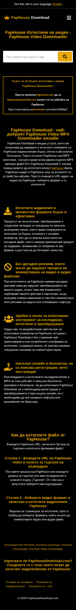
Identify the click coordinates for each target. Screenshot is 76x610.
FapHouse (57, 168)
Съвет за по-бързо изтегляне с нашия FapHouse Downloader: (38, 83)
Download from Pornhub (19, 544)
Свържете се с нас (40, 586)
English (57, 4)
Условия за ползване (19, 582)
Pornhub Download (48, 544)
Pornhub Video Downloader (46, 549)
